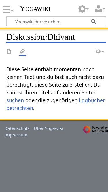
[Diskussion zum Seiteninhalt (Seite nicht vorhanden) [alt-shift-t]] (22, 51)
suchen (15, 100)
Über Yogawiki (48, 128)
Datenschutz (16, 128)
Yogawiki (35, 8)
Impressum (15, 135)
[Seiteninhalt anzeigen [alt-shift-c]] (9, 51)
